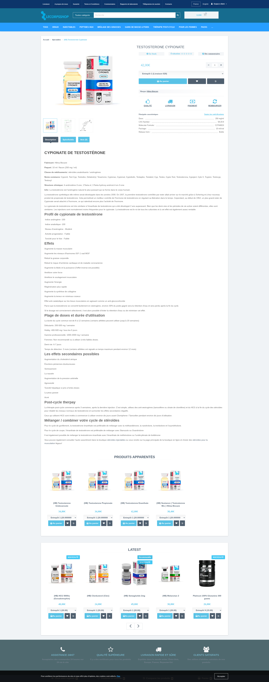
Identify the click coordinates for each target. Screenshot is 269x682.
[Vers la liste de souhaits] (67, 616)
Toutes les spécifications (214, 114)
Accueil (46, 40)
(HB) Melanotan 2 (171, 596)
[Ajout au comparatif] (73, 523)
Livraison (46, 4)
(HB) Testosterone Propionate (98, 503)
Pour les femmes (188, 27)
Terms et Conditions (91, 4)
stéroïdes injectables (116, 440)
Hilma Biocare (152, 91)
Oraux (55, 27)
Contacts (168, 4)
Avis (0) (83, 139)
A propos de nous (61, 4)
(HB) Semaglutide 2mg (134, 596)
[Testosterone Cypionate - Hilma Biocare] (87, 81)
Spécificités (68, 139)
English (205, 4)
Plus (118, 676)
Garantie (76, 4)
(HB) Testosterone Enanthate (134, 503)
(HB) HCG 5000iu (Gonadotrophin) (62, 597)
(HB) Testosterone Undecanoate (62, 504)
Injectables (69, 27)
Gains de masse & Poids (137, 27)
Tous (45, 27)
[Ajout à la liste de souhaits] (67, 523)
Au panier (57, 523)
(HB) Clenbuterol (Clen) (98, 596)
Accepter (221, 676)
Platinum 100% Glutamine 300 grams (207, 597)
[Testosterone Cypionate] (50, 125)
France (196, 4)
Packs (204, 27)
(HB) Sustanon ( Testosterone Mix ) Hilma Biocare (170, 504)
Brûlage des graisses (109, 27)
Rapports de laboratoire (129, 4)
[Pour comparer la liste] (73, 616)
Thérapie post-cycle (164, 27)
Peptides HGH (86, 27)
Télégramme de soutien (151, 4)
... (212, 27)
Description (50, 139)
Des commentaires (212, 54)
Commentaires (109, 4)
